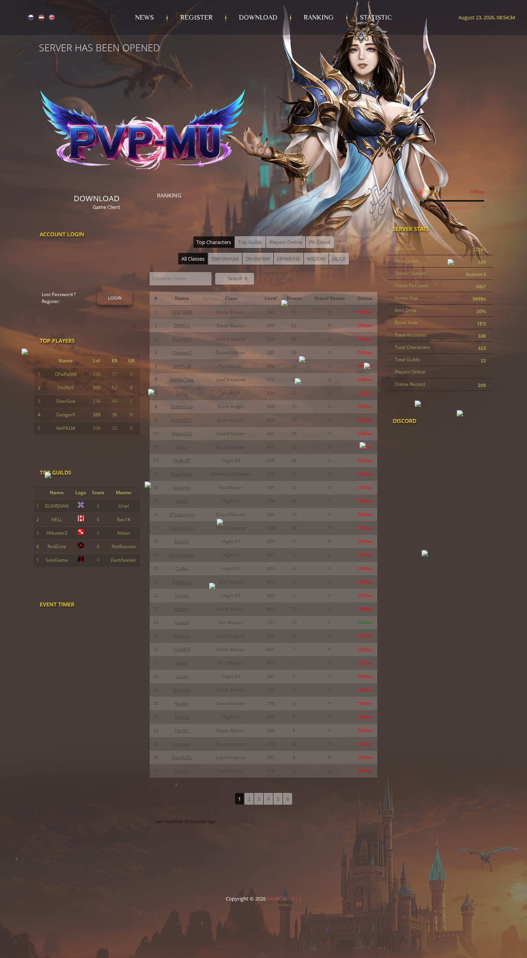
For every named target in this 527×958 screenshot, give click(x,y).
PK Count (320, 242)
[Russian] (30, 18)
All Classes (192, 258)
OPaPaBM (65, 374)
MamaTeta (182, 379)
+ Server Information (445, 207)
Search (238, 278)
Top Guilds (250, 242)
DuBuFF (182, 460)
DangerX (65, 414)
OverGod (65, 401)
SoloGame (57, 560)
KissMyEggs (181, 555)
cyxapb (181, 622)
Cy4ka (181, 568)
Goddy (182, 703)
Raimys (181, 609)
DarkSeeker (123, 560)
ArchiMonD (182, 528)
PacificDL (182, 757)
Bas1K (123, 519)
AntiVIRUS (182, 420)
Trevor (182, 595)
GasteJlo (182, 487)
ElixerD (181, 541)
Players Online (285, 242)
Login (115, 298)
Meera (182, 717)
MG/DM (316, 258)
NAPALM (65, 428)
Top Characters (213, 242)
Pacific (182, 730)
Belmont (182, 690)
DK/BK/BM (258, 258)
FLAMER (182, 649)
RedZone (56, 546)
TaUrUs (182, 771)
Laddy (182, 501)
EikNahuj (181, 582)
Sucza (182, 676)
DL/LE (339, 258)
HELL (56, 519)
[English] (51, 18)
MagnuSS (182, 433)
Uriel (123, 506)
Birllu (181, 393)
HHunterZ (57, 533)
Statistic (376, 17)
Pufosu (181, 744)
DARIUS (65, 387)
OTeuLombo (182, 514)
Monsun (182, 636)
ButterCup (182, 406)
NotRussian (123, 546)
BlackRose (182, 474)
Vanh (181, 663)
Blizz (182, 447)
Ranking (319, 17)
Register (196, 17)
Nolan (123, 533)
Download (258, 17)
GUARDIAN (57, 506)
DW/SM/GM (225, 258)
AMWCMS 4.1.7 (284, 898)
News (144, 17)
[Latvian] (41, 18)
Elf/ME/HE (288, 258)
